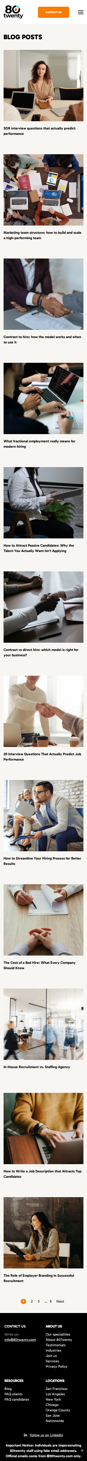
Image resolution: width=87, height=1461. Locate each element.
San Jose (53, 1415)
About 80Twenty (59, 1340)
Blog (8, 1389)
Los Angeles (55, 1394)
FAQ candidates (16, 1399)
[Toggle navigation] (80, 12)
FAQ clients (13, 1394)
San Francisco (56, 1389)
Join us (51, 1356)
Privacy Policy (56, 1366)
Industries (53, 1350)
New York (53, 1399)
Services (52, 1361)
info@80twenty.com (20, 1340)
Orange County (58, 1410)
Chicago (52, 1405)
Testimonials (56, 1345)
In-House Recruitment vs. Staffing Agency (37, 1067)
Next (60, 1301)
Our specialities (58, 1334)
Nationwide (55, 1421)
